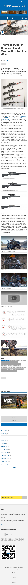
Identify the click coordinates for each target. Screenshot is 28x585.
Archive (17, 424)
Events (24, 367)
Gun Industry (10, 369)
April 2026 (3, 443)
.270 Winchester (5, 362)
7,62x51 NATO (18, 365)
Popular (14, 420)
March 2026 (4, 446)
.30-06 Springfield (13, 362)
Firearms (4, 369)
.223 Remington (14, 360)
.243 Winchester (22, 360)
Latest (14, 417)
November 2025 (5, 458)
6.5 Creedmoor (11, 365)
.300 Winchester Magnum (7, 363)
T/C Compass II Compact (20, 117)
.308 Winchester (17, 363)
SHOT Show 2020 (5, 371)
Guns (15, 369)
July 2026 (3, 434)
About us (14, 572)
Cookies (14, 582)
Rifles (8, 60)
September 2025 (5, 464)
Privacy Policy (14, 579)
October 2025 (4, 461)
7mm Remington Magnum (7, 367)
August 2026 (4, 430)
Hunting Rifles (20, 369)
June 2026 (3, 437)
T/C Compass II (9, 117)
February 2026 (4, 449)
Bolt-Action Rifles (18, 367)
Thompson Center (6, 360)
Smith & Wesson (13, 371)
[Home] (14, 6)
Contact (14, 575)
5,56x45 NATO (4, 365)
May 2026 (3, 440)
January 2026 (4, 452)
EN (23, 1)
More (14, 467)
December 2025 (5, 455)
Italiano (3, 63)
